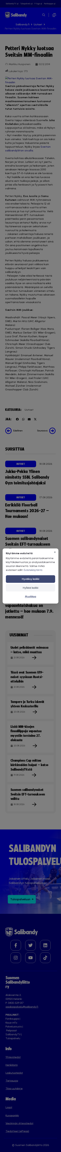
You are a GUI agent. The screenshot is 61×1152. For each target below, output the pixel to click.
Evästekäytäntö (33, 570)
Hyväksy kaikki (30, 578)
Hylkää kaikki (30, 587)
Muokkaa (30, 596)
